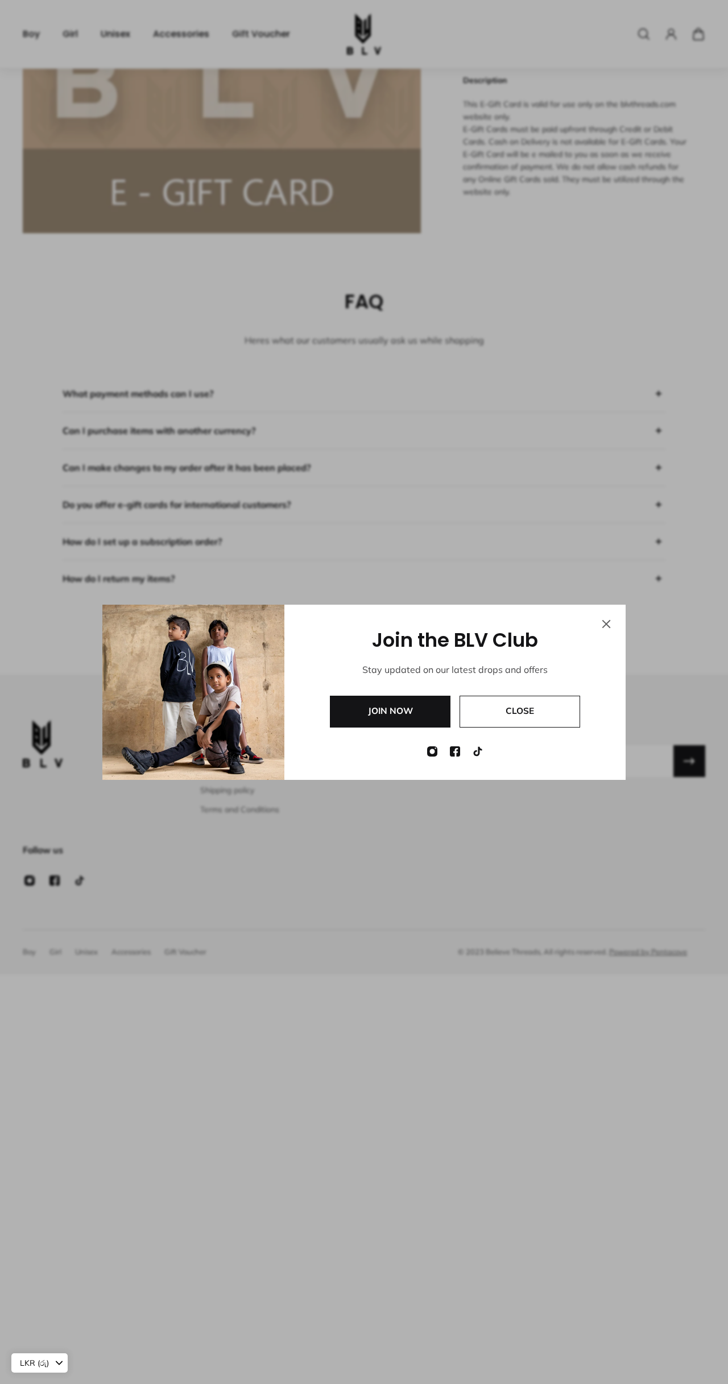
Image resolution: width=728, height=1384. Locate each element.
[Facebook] (455, 751)
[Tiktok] (477, 751)
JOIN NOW (390, 710)
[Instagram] (432, 751)
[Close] (606, 624)
